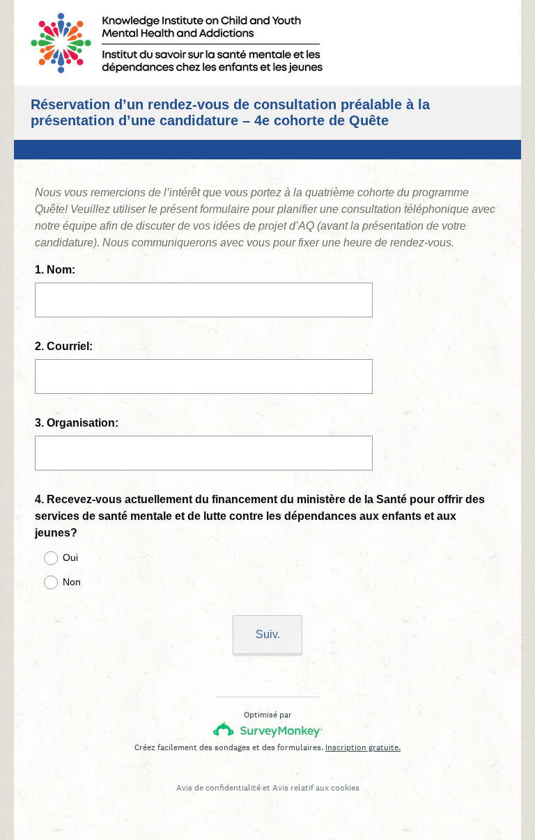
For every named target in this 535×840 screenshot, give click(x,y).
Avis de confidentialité (218, 787)
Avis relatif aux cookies (315, 787)
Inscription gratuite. (363, 747)
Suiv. (268, 634)
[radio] (42, 558)
